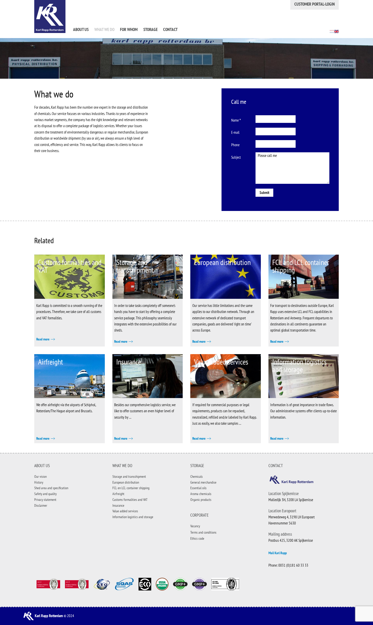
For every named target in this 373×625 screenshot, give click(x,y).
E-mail (235, 132)
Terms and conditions (203, 532)
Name (236, 120)
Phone (235, 144)
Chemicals (196, 476)
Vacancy (195, 526)
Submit (264, 192)
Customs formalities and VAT (69, 266)
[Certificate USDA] (162, 583)
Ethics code (197, 538)
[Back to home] (49, 16)
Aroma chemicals (200, 493)
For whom (129, 29)
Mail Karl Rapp (277, 553)
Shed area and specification (51, 488)
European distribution (222, 262)
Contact (170, 29)
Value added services (221, 362)
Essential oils (198, 488)
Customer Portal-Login (314, 4)
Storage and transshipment (135, 266)
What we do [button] (104, 29)
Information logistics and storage (299, 365)
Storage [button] (150, 29)
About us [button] (81, 29)
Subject (236, 157)
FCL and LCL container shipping (300, 266)
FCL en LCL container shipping (130, 488)
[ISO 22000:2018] (76, 583)
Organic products (200, 499)
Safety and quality (45, 493)
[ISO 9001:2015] (48, 583)
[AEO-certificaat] (101, 583)
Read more (42, 339)
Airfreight (50, 362)
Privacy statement (45, 499)
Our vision (40, 476)
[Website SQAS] (124, 583)
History (38, 482)
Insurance (128, 362)
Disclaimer (40, 505)
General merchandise (203, 482)
